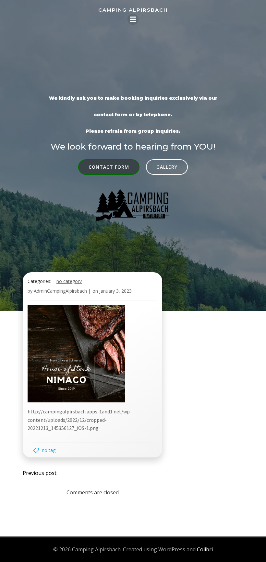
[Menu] (133, 19)
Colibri (205, 549)
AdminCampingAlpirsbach (60, 291)
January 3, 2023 (115, 291)
